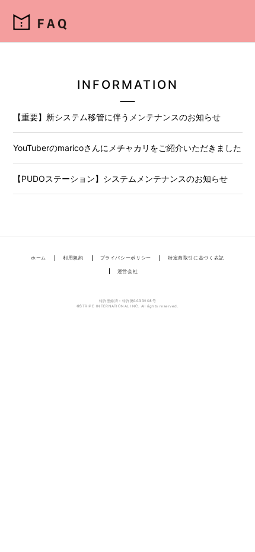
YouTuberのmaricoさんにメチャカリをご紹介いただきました (127, 148)
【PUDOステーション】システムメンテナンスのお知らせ (120, 179)
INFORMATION (128, 85)
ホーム (38, 258)
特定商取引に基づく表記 (196, 258)
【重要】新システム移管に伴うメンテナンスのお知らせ (117, 117)
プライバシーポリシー (125, 258)
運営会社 (127, 271)
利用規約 (73, 258)
